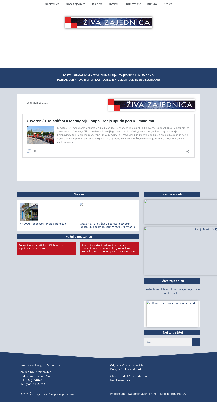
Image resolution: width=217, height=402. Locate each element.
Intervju (114, 4)
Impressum (117, 393)
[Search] (196, 342)
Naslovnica (52, 4)
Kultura (152, 4)
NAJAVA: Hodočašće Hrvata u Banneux (43, 223)
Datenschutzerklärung (142, 393)
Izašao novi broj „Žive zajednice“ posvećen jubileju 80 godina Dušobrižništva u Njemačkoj (108, 225)
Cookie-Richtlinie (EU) (173, 393)
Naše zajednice (75, 4)
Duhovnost (133, 4)
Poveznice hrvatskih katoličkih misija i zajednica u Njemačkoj (41, 247)
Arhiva (168, 4)
